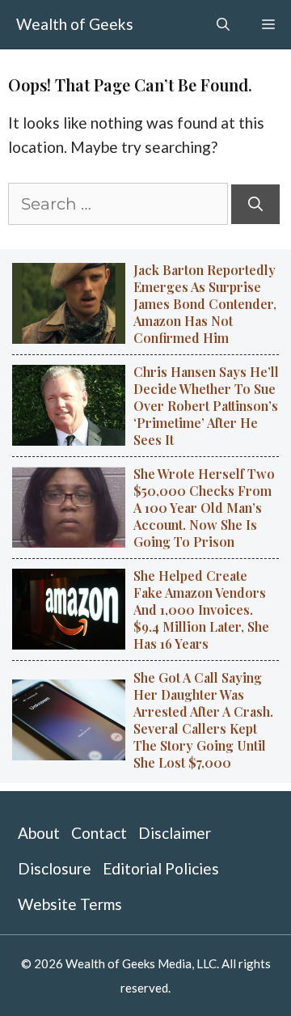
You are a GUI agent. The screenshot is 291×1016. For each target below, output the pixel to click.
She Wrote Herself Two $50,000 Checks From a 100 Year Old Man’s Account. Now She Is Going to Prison (204, 507)
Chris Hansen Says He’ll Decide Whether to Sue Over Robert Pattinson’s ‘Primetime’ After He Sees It (206, 405)
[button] (223, 24)
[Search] (255, 204)
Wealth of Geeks (74, 24)
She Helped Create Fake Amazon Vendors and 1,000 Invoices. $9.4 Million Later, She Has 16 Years (201, 609)
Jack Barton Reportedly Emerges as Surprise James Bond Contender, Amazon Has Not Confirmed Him (204, 303)
